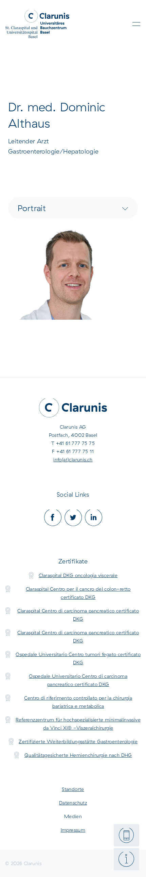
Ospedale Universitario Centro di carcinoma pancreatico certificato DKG (78, 680)
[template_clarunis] (37, 24)
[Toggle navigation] (136, 24)
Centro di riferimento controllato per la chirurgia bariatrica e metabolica (78, 702)
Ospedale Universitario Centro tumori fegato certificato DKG (78, 658)
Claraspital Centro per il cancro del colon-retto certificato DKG (78, 593)
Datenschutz (73, 803)
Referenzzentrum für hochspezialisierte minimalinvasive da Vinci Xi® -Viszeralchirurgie (78, 724)
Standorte (73, 789)
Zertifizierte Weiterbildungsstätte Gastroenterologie (78, 741)
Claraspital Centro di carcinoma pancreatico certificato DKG (78, 615)
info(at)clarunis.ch (73, 460)
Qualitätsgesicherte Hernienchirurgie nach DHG (78, 755)
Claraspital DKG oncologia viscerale (78, 575)
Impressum (73, 830)
